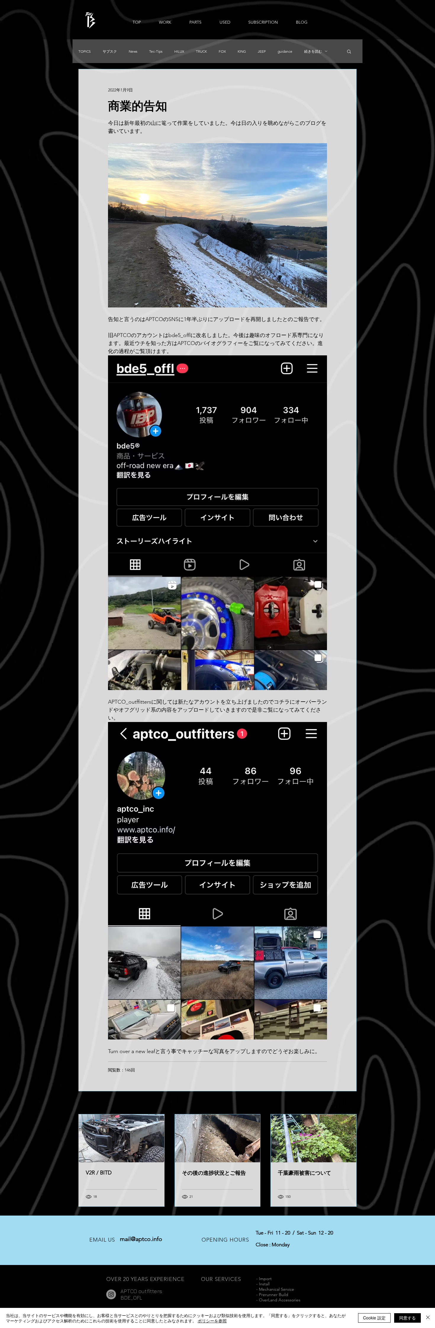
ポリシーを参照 (212, 1321)
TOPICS (84, 51)
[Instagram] (111, 1294)
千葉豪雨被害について (304, 1173)
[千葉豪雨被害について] (313, 1138)
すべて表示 (346, 1103)
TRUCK (201, 51)
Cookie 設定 (374, 1318)
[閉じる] (427, 1318)
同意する (407, 1318)
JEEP (262, 51)
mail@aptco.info (141, 1238)
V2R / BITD (99, 1172)
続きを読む (313, 51)
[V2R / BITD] (121, 1138)
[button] (349, 51)
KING (242, 51)
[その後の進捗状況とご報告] (217, 1138)
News (133, 51)
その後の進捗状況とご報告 (214, 1173)
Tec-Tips (155, 51)
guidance (285, 51)
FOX (222, 51)
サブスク (110, 51)
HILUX (179, 51)
